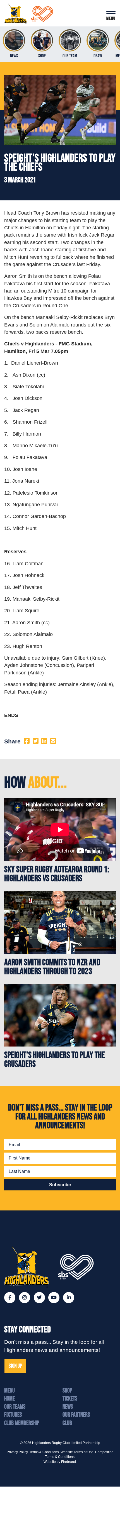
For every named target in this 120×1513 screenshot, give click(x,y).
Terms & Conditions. (44, 1452)
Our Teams (14, 1407)
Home (9, 1399)
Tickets (70, 1399)
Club (67, 1423)
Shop (67, 1390)
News (68, 1407)
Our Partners (76, 1415)
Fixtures (13, 1415)
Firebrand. (69, 1461)
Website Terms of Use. (77, 1452)
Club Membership (21, 1423)
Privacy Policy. (17, 1452)
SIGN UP (15, 1365)
